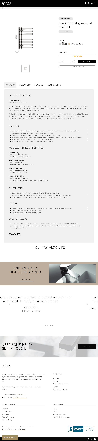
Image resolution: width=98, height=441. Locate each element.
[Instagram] (88, 439)
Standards (14, 234)
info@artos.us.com (20, 397)
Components (54, 85)
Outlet (55, 387)
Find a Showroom (77, 66)
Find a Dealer (25, 279)
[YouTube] (91, 439)
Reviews (39, 85)
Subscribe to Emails (60, 389)
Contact (87, 346)
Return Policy (7, 411)
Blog (54, 409)
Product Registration (61, 384)
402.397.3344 (21, 395)
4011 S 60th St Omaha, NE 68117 (14, 429)
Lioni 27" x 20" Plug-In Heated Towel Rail (17, 8)
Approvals (5, 414)
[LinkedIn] (95, 439)
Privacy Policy (7, 420)
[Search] (88, 3)
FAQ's (55, 411)
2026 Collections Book (61, 417)
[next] (87, 304)
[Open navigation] (95, 3)
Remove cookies (10, 438)
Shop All (56, 378)
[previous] (10, 304)
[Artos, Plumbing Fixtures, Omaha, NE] (82, 429)
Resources (25, 85)
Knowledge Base (59, 414)
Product (10, 85)
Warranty (5, 409)
